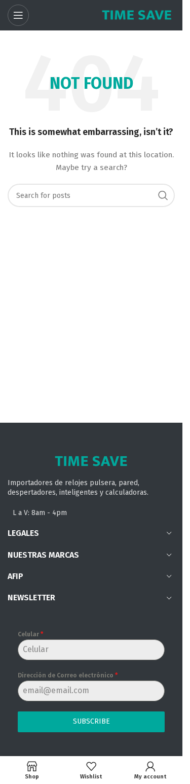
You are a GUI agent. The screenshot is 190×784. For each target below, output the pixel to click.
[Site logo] (137, 15)
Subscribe (91, 721)
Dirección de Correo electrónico (68, 675)
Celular (30, 634)
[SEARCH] (163, 195)
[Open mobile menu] (18, 15)
